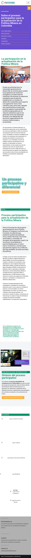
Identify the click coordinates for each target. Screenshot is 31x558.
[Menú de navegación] (28, 2)
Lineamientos (4, 41)
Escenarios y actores (6, 36)
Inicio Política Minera (6, 31)
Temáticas (3, 38)
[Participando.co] (8, 2)
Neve (2, 556)
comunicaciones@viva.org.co (8, 550)
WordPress (17, 556)
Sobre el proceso (5, 33)
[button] (2, 358)
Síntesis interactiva (5, 43)
